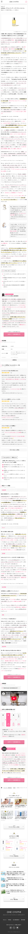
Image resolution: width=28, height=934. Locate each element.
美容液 (14, 787)
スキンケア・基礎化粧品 (8, 787)
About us (4, 919)
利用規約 (9, 919)
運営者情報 (23, 919)
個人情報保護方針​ (16, 919)
